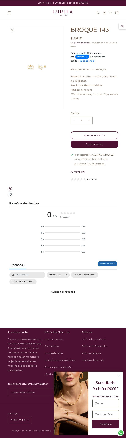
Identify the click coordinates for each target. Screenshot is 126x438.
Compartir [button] (79, 172)
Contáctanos (52, 346)
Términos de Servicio (93, 360)
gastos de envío (81, 43)
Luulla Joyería (24, 431)
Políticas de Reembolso (94, 346)
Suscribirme (106, 424)
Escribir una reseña (107, 264)
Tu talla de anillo (54, 353)
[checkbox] (23, 281)
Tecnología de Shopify (41, 431)
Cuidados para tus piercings (60, 360)
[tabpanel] (63, 299)
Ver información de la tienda (89, 164)
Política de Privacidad (94, 339)
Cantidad (75, 113)
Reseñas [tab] (17, 265)
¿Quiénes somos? (54, 339)
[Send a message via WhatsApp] (120, 432)
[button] (9, 12)
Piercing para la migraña (58, 367)
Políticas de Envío (91, 353)
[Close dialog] (119, 375)
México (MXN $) (18, 420)
